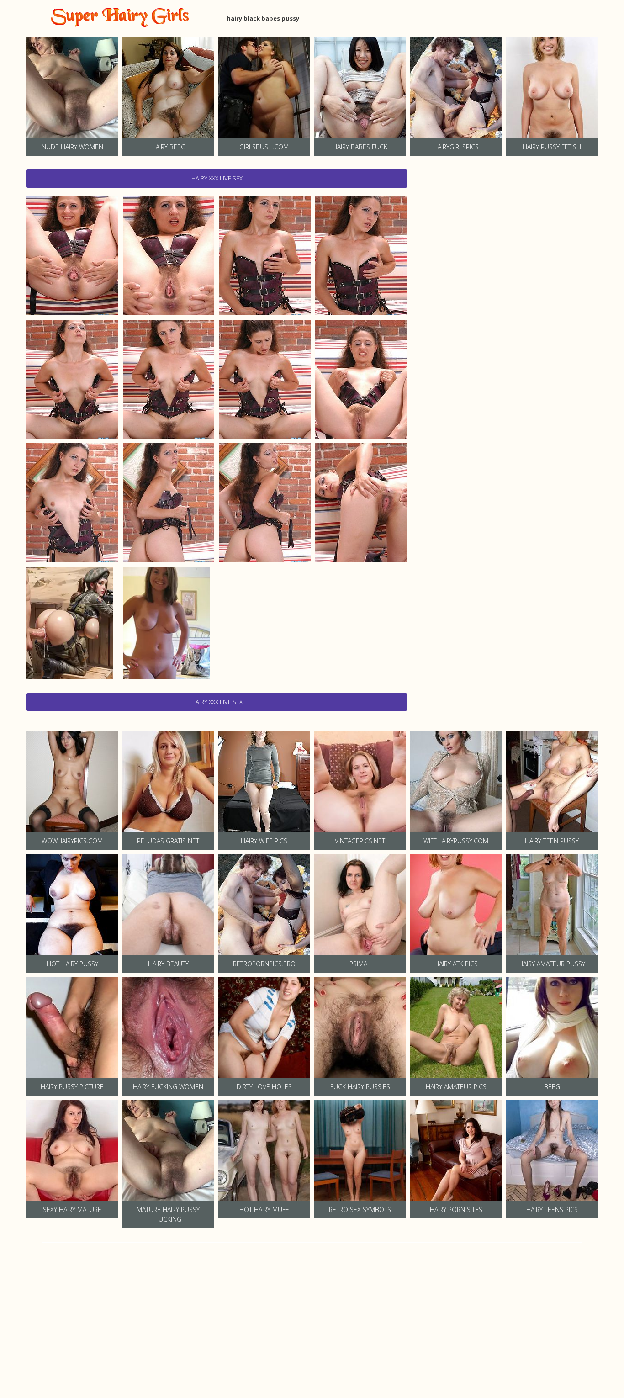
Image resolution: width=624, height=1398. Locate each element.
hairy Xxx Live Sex (217, 178)
